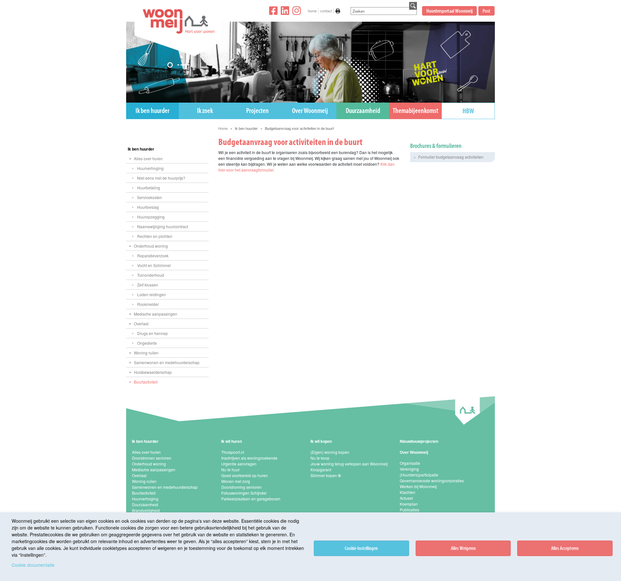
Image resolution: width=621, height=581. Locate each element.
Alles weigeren (463, 548)
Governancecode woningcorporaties (432, 480)
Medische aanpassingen (155, 314)
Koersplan (409, 504)
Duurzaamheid (363, 110)
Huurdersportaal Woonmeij (449, 10)
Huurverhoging (150, 168)
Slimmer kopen (325, 475)
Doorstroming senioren (241, 487)
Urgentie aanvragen (238, 463)
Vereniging (409, 469)
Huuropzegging (151, 216)
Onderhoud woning (151, 246)
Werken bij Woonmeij (418, 486)
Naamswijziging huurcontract (162, 226)
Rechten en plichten (154, 236)
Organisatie (410, 463)
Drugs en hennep (152, 333)
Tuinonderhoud (150, 275)
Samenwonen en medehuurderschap (167, 362)
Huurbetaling (148, 187)
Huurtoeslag (148, 207)
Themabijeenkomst (415, 110)
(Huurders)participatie (419, 474)
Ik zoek (205, 110)
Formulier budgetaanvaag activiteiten (451, 157)
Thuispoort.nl (232, 452)
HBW (468, 110)
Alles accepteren (565, 548)
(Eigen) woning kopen (329, 452)
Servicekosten (149, 197)
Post (486, 10)
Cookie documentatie (33, 565)
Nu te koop (320, 458)
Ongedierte (147, 343)
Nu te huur (230, 469)
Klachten (407, 492)
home (312, 10)
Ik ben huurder (152, 110)
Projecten (257, 110)
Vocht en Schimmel (154, 265)
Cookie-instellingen (361, 548)
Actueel (406, 498)
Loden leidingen (151, 294)
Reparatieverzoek (153, 255)
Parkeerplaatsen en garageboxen (250, 498)
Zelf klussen (147, 284)
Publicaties (409, 509)
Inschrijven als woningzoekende (249, 458)
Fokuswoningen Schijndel (244, 493)
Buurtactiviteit (146, 382)
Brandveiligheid (146, 510)
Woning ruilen (146, 352)
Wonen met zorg (235, 481)
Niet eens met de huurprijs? (161, 178)
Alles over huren (148, 158)
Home (223, 128)
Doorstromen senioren (151, 458)
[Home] (174, 38)
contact (326, 10)
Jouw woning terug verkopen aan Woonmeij (348, 463)
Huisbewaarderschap (153, 372)
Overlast (141, 323)
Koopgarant (320, 469)
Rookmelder (148, 304)
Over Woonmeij (310, 110)
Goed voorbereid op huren (244, 475)
